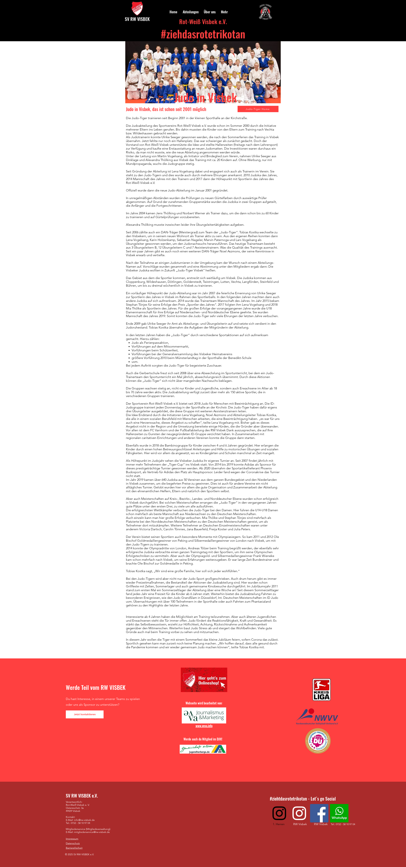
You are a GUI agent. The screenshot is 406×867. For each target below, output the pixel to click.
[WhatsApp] (339, 813)
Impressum (72, 838)
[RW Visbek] (299, 813)
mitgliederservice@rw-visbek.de (92, 832)
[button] (190, 12)
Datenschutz (73, 843)
